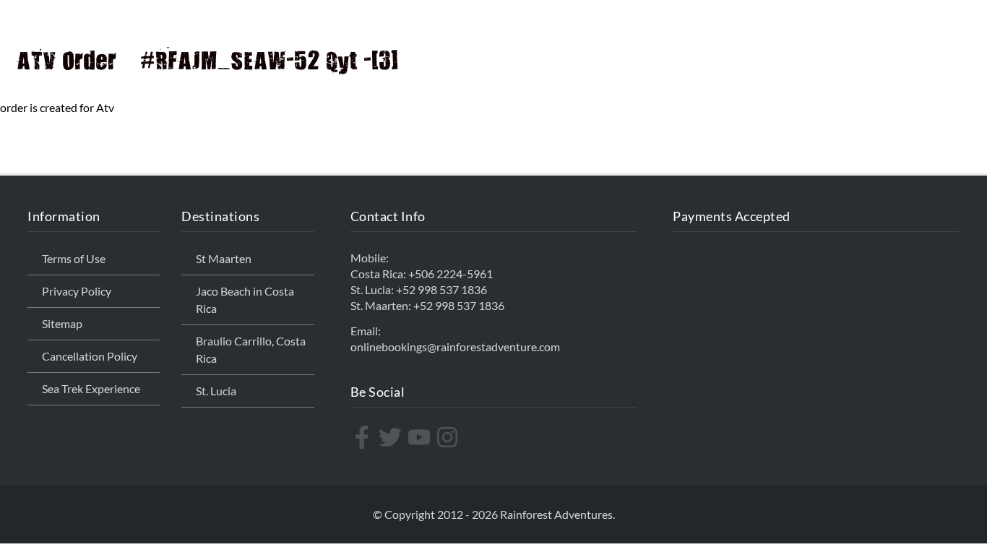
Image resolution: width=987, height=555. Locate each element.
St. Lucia (216, 390)
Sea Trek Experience (91, 388)
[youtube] (421, 437)
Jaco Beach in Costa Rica (245, 299)
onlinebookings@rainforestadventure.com (455, 346)
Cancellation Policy (89, 356)
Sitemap (62, 323)
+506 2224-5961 (450, 273)
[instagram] (449, 437)
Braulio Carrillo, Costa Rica (251, 349)
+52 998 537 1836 (441, 289)
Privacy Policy (76, 291)
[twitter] (392, 437)
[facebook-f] (363, 437)
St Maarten (223, 258)
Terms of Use (73, 258)
